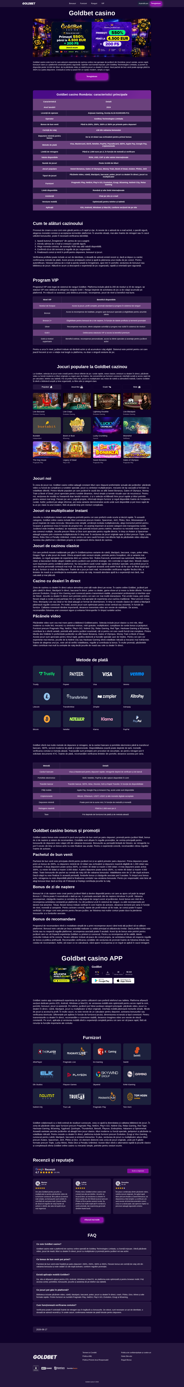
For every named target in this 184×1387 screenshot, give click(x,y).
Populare (45, 387)
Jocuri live (75, 387)
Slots (135, 387)
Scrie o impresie (138, 1171)
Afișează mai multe (92, 1220)
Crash (105, 387)
